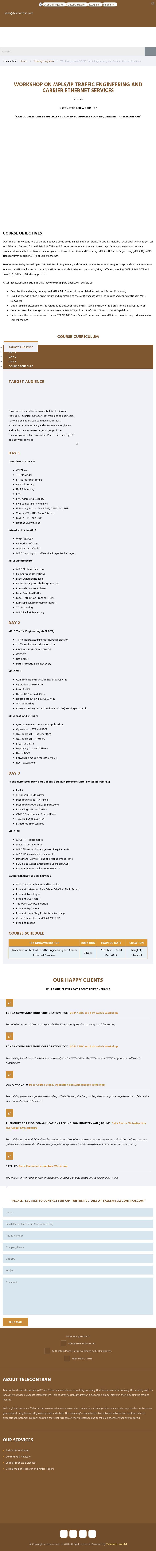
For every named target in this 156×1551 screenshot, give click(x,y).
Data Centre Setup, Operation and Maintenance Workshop (67, 1085)
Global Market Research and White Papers (30, 1469)
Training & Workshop (17, 1450)
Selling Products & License (20, 1463)
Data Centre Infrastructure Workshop (43, 1166)
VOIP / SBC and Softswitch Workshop (94, 1013)
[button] (153, 3)
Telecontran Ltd (116, 1544)
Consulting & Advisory (18, 1456)
